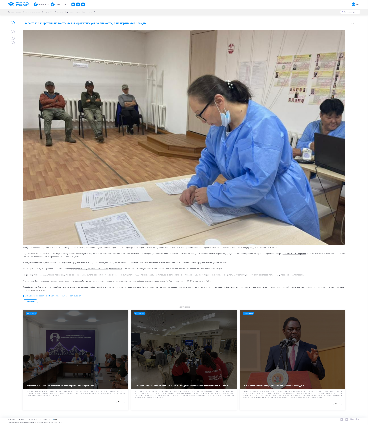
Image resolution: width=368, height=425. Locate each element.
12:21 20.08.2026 (248, 313)
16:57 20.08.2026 (139, 313)
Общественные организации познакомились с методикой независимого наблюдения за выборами (181, 386)
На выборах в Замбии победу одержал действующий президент (273, 386)
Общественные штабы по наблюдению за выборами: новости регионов (60, 386)
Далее (120, 401)
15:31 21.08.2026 (31, 313)
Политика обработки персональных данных (48, 422)
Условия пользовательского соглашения (21, 422)
